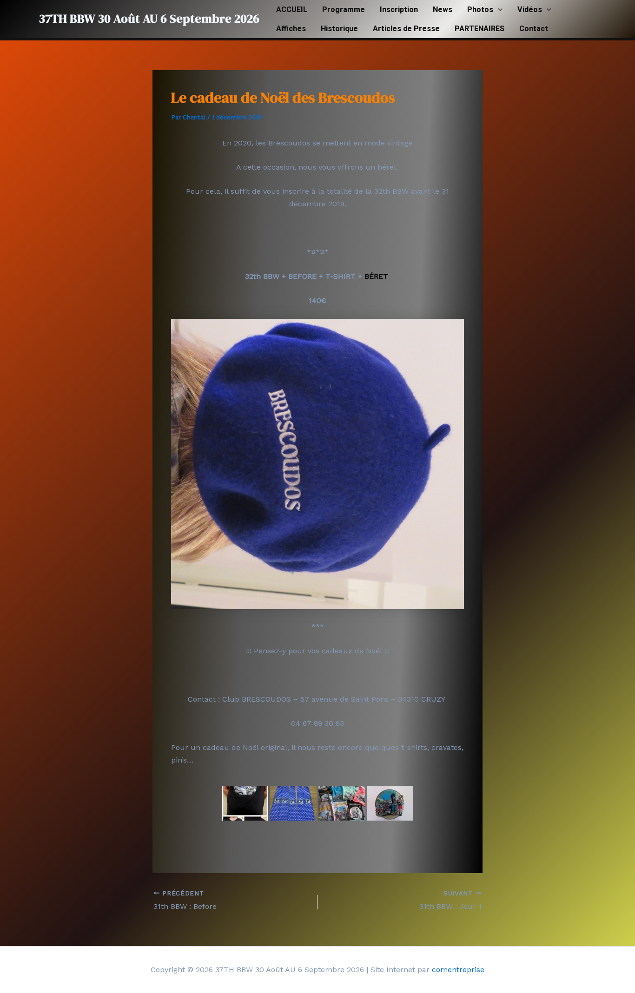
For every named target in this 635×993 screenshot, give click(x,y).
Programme (343, 9)
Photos (480, 9)
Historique (339, 28)
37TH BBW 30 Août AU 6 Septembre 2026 (149, 18)
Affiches (291, 28)
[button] (498, 9)
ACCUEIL (291, 9)
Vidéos (529, 9)
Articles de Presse (406, 28)
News (442, 9)
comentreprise (458, 969)
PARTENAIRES (479, 28)
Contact (533, 28)
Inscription (399, 9)
